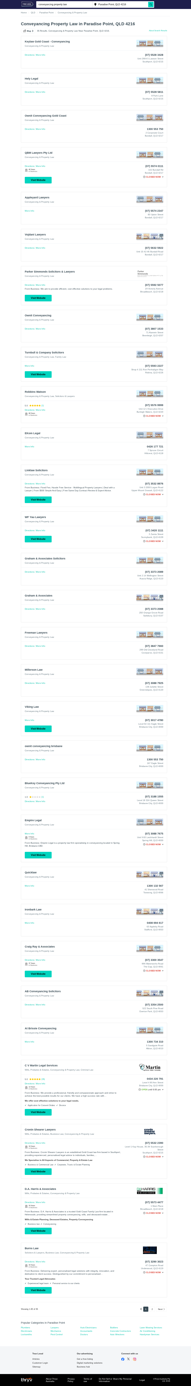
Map (29, 31)
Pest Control (57, 1334)
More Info (40, 55)
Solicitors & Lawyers (65, 396)
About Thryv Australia (52, 1380)
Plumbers (25, 1327)
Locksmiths (26, 1334)
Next (160, 1309)
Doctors (84, 1334)
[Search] (151, 4)
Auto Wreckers (117, 1334)
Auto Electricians (88, 1327)
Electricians (26, 1331)
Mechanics (56, 1331)
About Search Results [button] (158, 31)
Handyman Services (149, 1334)
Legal (142, 1380)
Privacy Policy (71, 1380)
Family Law (60, 357)
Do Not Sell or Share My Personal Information (115, 1380)
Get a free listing (85, 1359)
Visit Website (38, 180)
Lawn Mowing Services (151, 1327)
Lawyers (55, 1327)
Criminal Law (87, 1070)
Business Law (56, 1134)
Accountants (86, 1331)
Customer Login (40, 1363)
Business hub (83, 1367)
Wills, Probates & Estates (37, 1070)
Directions (29, 55)
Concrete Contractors (120, 1331)
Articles (36, 1359)
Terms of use (88, 1380)
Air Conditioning (147, 1331)
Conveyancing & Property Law (39, 46)
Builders (114, 1327)
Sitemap (36, 1367)
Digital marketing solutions (89, 1363)
